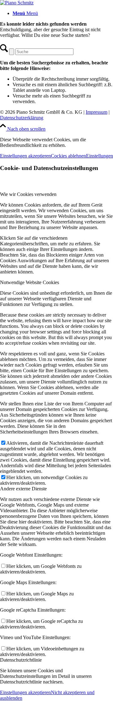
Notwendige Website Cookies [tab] (29, 282)
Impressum (96, 112)
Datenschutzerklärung (21, 117)
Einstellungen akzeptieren (25, 155)
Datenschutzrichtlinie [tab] (21, 660)
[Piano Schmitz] (17, 2)
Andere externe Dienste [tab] (23, 488)
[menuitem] (63, 13)
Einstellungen (99, 155)
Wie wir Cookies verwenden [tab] (28, 194)
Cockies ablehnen (68, 155)
